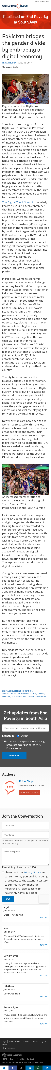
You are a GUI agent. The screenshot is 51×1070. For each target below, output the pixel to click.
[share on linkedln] (30, 1068)
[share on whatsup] (38, 1068)
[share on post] (21, 1068)
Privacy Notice (32, 872)
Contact (5, 1044)
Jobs (44, 1041)
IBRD (5, 1059)
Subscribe (14, 755)
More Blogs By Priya (30, 792)
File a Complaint (8, 1048)
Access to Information (31, 1041)
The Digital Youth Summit (18, 202)
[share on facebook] (12, 1068)
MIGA (22, 1059)
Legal (4, 1041)
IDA (11, 1059)
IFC (16, 1059)
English (16, 67)
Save (8, 899)
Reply (42, 917)
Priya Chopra (9, 63)
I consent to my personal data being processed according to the (25, 745)
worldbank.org (42, 1)
